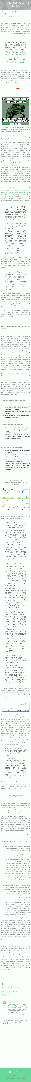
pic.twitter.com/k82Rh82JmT (15, 55)
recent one (4, 25)
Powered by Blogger (16, 1072)
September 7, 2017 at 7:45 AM (16, 1015)
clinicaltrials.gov (23, 946)
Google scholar (15, 967)
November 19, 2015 (15, 62)
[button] (29, 12)
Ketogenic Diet (6, 991)
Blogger (10, 1002)
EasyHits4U (15, 1004)
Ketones (15, 991)
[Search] (29, 3)
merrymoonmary (19, 1075)
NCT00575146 (9, 196)
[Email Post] (2, 984)
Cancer (4, 988)
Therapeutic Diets (7, 995)
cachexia (15, 740)
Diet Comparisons (13, 988)
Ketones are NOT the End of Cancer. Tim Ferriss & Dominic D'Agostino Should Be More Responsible (15, 29)
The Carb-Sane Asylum (15, 4)
